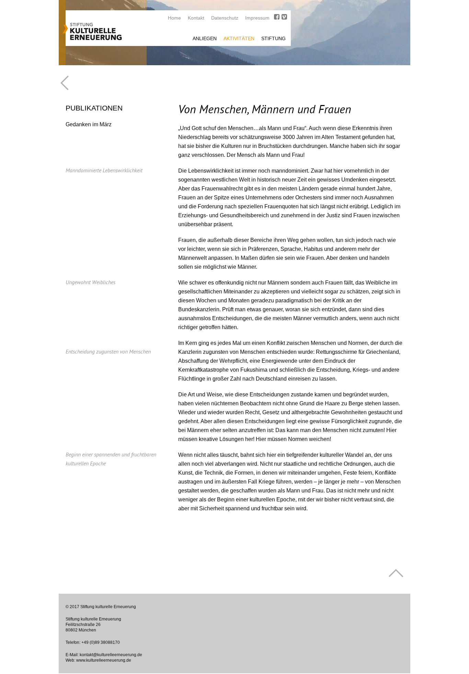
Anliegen (205, 38)
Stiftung (273, 38)
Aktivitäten (239, 38)
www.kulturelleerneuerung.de (103, 660)
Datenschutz (224, 18)
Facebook (276, 17)
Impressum (257, 18)
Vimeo (284, 17)
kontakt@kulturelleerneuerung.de (111, 654)
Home (174, 18)
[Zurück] (64, 82)
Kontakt (196, 18)
